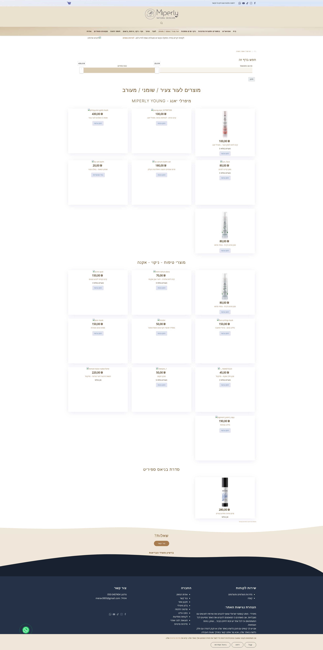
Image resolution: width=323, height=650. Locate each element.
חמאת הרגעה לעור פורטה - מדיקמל (98, 376)
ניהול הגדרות (220, 645)
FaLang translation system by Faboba (247, 521)
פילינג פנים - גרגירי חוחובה (225, 328)
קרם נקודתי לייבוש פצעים (98, 279)
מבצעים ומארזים (101, 31)
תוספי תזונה (115, 31)
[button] (161, 23)
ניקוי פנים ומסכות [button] (188, 31)
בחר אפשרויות (98, 175)
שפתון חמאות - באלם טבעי (98, 169)
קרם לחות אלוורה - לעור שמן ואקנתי (162, 279)
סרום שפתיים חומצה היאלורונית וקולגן (161, 169)
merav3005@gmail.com (108, 598)
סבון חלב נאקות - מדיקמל (225, 376)
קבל (250, 645)
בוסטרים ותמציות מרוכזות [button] (209, 31)
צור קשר (161, 543)
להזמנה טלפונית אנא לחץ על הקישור (223, 3)
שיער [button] (148, 31)
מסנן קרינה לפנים (225, 169)
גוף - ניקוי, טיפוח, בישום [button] (133, 31)
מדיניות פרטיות (180, 623)
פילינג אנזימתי (225, 425)
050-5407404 (113, 594)
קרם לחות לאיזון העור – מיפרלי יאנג (225, 145)
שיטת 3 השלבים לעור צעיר (98, 118)
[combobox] (206, 70)
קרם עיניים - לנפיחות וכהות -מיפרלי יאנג (161, 118)
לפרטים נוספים (128, 38)
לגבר (154, 31)
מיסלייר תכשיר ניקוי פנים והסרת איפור (161, 328)
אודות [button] (89, 31)
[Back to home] (161, 14)
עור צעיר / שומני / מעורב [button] (169, 31)
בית (234, 31)
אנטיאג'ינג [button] (226, 31)
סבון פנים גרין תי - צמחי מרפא (225, 245)
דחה (237, 645)
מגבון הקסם (161, 376)
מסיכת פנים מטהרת (98, 328)
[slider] (157, 70)
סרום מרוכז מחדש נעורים (225, 513)
